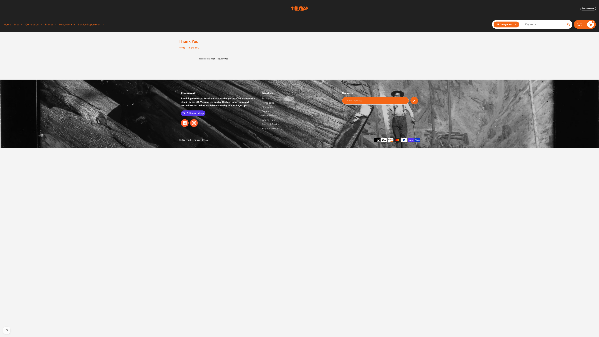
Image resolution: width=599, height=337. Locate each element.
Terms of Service (270, 124)
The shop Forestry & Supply (197, 140)
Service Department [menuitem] (89, 24)
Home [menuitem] (7, 24)
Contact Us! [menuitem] (32, 24)
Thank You (193, 47)
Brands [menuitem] (49, 24)
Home (182, 47)
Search (265, 98)
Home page (268, 102)
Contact (266, 111)
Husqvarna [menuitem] (65, 24)
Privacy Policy (269, 115)
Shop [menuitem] (16, 24)
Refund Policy (269, 119)
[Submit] (414, 100)
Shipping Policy (270, 128)
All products (268, 106)
